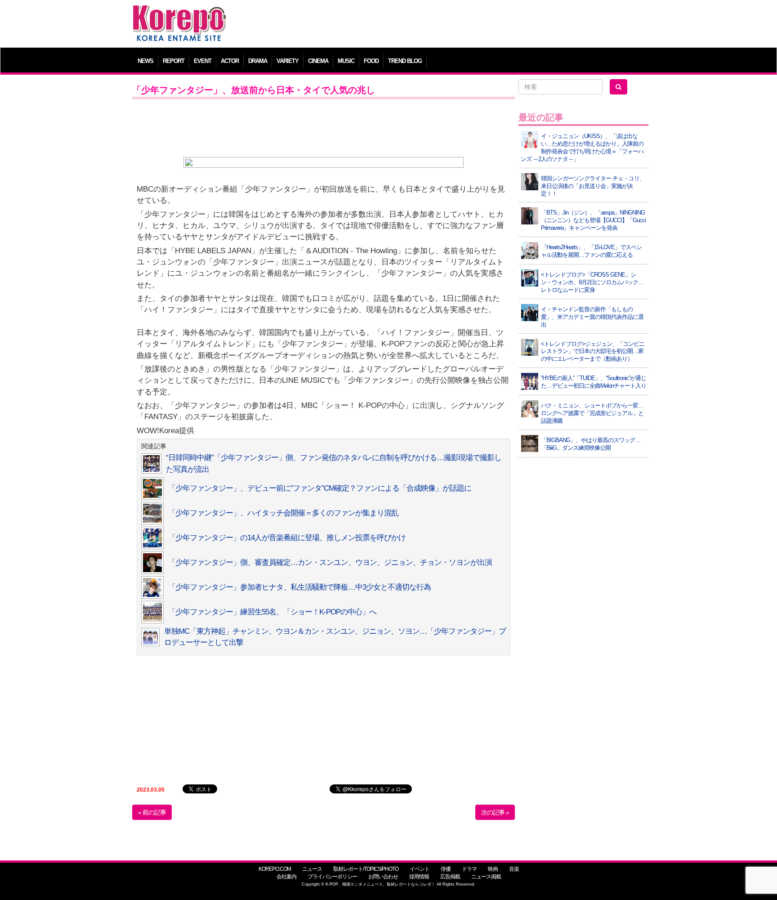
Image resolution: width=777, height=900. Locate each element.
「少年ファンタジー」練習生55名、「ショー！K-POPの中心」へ (272, 612)
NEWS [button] (145, 61)
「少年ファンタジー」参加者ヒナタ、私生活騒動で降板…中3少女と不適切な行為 (299, 587)
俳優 (446, 869)
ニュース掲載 (486, 876)
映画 (493, 869)
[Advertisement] (453, 24)
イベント (419, 869)
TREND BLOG (405, 61)
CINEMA (318, 61)
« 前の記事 (152, 812)
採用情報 (419, 876)
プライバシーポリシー (332, 876)
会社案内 (286, 876)
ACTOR (230, 61)
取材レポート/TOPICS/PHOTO (365, 869)
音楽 (514, 869)
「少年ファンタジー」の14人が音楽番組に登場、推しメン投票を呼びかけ (287, 537)
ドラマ (469, 869)
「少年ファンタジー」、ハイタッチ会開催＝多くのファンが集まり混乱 (283, 513)
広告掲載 (450, 876)
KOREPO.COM (275, 869)
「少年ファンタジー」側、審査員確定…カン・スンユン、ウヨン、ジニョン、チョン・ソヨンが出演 (330, 562)
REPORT (173, 61)
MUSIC (346, 61)
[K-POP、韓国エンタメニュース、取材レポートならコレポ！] (179, 13)
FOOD (371, 61)
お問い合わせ (383, 876)
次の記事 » (495, 812)
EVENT (202, 61)
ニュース (312, 869)
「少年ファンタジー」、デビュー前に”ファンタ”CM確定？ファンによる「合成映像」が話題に (319, 488)
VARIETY (288, 61)
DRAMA (257, 61)
